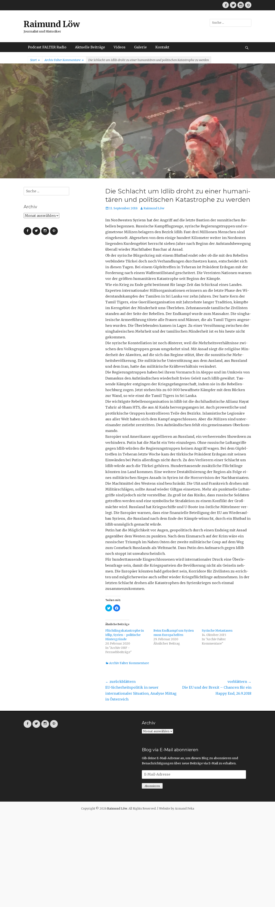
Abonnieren (152, 786)
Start (35, 60)
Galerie (140, 47)
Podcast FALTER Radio (47, 47)
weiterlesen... (161, 146)
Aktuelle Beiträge (90, 47)
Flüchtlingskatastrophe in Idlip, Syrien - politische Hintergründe (124, 635)
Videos (119, 47)
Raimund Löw (52, 24)
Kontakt (162, 47)
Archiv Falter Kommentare (64, 60)
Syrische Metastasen (217, 630)
